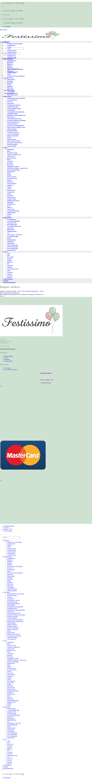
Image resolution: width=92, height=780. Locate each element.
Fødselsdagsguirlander (13, 603)
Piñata (9, 631)
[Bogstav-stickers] (9, 293)
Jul (8, 721)
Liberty (9, 679)
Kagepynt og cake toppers (14, 542)
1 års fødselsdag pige (13, 710)
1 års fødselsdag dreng (13, 715)
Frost (8, 695)
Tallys (9, 547)
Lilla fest (9, 754)
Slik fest (9, 697)
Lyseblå (9, 747)
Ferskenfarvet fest (12, 755)
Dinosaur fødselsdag (13, 662)
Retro (8, 705)
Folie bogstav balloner (13, 600)
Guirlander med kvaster (13, 613)
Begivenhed (7, 707)
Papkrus (9, 563)
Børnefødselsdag (8, 768)
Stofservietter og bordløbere (15, 573)
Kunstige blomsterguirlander (15, 607)
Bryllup (6, 767)
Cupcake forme (11, 548)
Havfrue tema (11, 687)
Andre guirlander (12, 618)
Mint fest (9, 749)
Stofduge (9, 577)
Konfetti (9, 597)
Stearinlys (10, 574)
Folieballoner (11, 605)
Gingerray (10, 676)
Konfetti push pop (12, 602)
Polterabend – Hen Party (14, 723)
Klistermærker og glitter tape (15, 621)
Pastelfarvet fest (11, 645)
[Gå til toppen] (0, 534)
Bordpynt (10, 560)
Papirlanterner (11, 632)
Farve (5, 739)
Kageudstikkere (11, 550)
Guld (8, 741)
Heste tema (10, 699)
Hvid (8, 757)
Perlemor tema (11, 689)
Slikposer (9, 561)
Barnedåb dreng (11, 713)
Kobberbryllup (11, 728)
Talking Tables (11, 702)
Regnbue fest (11, 663)
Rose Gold (10, 744)
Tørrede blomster (12, 589)
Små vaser (10, 584)
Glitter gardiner (11, 623)
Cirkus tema (10, 649)
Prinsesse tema (11, 668)
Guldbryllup (10, 731)
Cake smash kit (11, 639)
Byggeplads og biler (13, 658)
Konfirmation (7, 765)
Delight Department (12, 691)
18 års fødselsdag (12, 733)
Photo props (10, 611)
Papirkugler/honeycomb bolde (15, 594)
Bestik (9, 581)
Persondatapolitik (8, 361)
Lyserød (9, 746)
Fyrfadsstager (11, 569)
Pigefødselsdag (11, 720)
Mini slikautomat (12, 590)
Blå (8, 750)
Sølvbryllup (10, 729)
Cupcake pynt (11, 544)
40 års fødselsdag (12, 736)
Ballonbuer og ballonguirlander (16, 610)
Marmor (9, 704)
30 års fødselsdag (12, 734)
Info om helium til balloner (11, 369)
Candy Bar (10, 653)
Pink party (10, 673)
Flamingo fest (11, 694)
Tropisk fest (10, 683)
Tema (5, 641)
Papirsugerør (10, 576)
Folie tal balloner (12, 595)
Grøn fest (9, 759)
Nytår (8, 726)
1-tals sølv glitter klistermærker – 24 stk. (32, 291)
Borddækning (7, 556)
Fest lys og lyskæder (13, 628)
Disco (9, 665)
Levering (6, 358)
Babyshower (10, 718)
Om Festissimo (7, 368)
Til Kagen (6, 540)
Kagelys (9, 545)
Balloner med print (12, 629)
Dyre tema (10, 657)
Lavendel (9, 752)
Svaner (9, 684)
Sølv (8, 742)
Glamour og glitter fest (13, 647)
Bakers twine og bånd (13, 634)
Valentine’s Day (11, 712)
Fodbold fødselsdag (12, 700)
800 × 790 (17, 291)
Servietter (10, 568)
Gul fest (9, 760)
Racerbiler (10, 692)
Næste (2, 296)
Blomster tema (11, 650)
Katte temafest (11, 674)
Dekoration (7, 592)
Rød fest (9, 763)
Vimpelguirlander (12, 608)
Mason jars (10, 586)
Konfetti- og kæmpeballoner (15, 619)
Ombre (9, 678)
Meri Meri (10, 686)
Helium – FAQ (8, 529)
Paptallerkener (11, 558)
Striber (9, 666)
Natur (8, 652)
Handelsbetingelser (8, 356)
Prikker (9, 671)
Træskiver (10, 579)
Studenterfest (11, 738)
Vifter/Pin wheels (12, 637)
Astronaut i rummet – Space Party (16, 660)
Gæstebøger (10, 587)
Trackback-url (39, 294)
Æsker (9, 571)
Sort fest (9, 762)
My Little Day (11, 681)
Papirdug (9, 582)
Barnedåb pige (11, 708)
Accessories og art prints (14, 636)
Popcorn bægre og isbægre (14, 566)
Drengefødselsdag (12, 725)
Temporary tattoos (12, 626)
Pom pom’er (10, 598)
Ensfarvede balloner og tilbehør (16, 615)
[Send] (4, 55)
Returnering (7, 359)
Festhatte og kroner (12, 616)
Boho (8, 644)
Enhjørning (10, 642)
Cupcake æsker (11, 552)
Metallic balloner (12, 624)
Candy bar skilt (11, 555)
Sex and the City (12, 670)
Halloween (10, 716)
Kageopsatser (11, 553)
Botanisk (9, 655)
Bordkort (9, 565)
